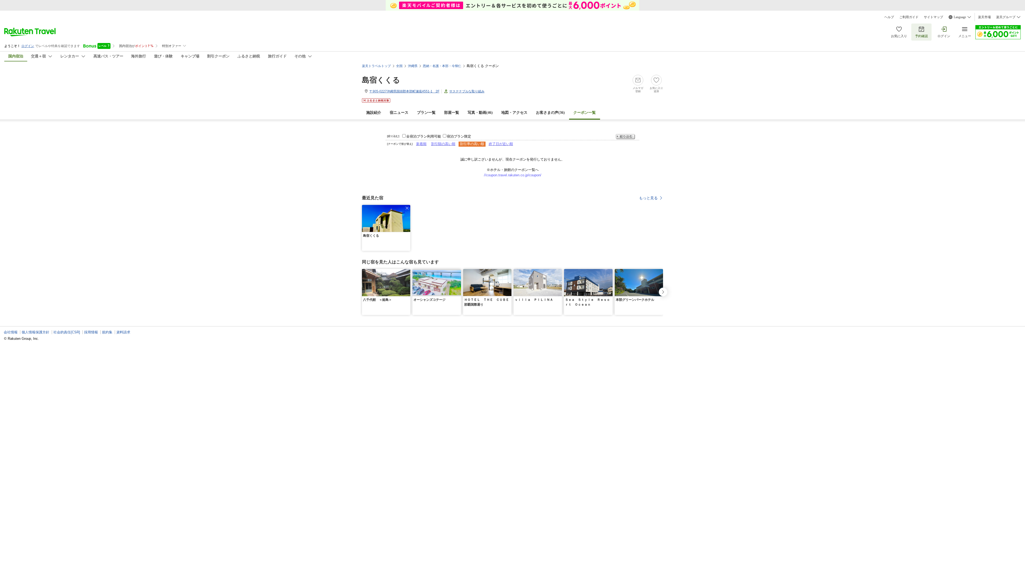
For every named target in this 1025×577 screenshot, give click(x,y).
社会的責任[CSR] (66, 332)
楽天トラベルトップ (376, 66)
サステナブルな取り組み (466, 91)
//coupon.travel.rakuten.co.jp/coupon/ (512, 175)
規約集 (107, 332)
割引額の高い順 (443, 144)
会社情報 (11, 332)
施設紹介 (373, 113)
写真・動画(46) (480, 113)
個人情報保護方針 (35, 332)
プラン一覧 (426, 113)
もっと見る (648, 198)
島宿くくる (381, 80)
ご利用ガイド (908, 17)
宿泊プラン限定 (459, 136)
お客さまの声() (550, 113)
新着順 (421, 144)
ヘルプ (889, 17)
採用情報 (91, 332)
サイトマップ (933, 17)
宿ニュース (399, 113)
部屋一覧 (451, 113)
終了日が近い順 (501, 144)
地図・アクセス (514, 113)
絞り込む (625, 136)
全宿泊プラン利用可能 (423, 136)
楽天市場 (984, 17)
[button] (407, 208)
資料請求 (123, 332)
